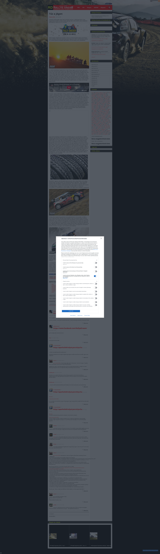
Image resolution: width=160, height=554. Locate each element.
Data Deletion (73, 315)
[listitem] (80, 260)
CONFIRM (71, 311)
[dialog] (80, 277)
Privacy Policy (87, 315)
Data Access (80, 315)
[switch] (95, 263)
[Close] (101, 239)
